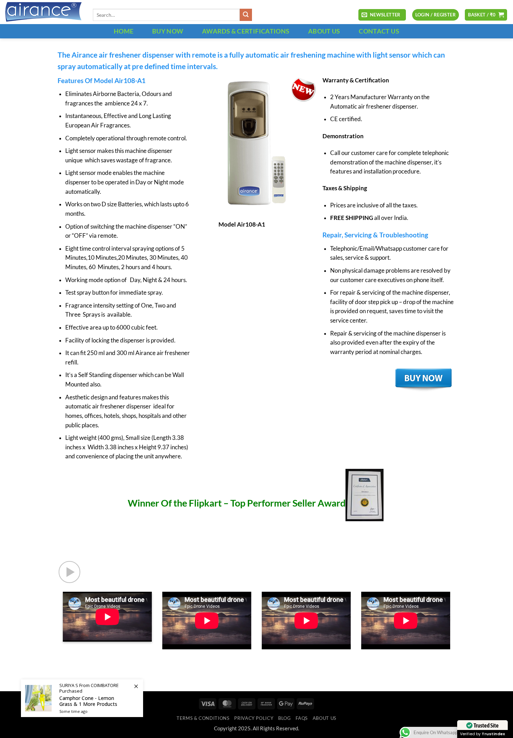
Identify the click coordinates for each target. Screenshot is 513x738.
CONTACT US (379, 31)
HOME (123, 31)
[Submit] (246, 15)
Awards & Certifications (245, 31)
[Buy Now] (82, 698)
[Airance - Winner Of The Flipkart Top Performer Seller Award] (364, 503)
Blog (284, 718)
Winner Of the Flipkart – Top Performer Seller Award (236, 503)
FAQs (302, 718)
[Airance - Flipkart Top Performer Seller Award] (454, 548)
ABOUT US (324, 31)
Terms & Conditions (203, 718)
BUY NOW (168, 31)
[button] (382, 15)
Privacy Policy (253, 718)
